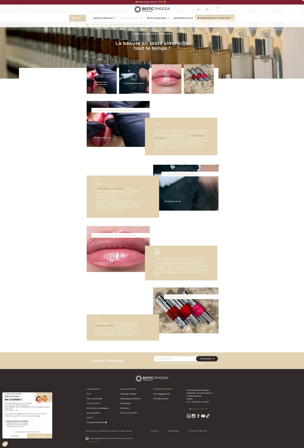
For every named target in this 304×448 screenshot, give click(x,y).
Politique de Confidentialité (197, 431)
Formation (124, 408)
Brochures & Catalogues (98, 408)
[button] (198, 409)
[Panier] (216, 9)
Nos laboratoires (160, 399)
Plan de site (154, 431)
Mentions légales (173, 431)
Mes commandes (94, 399)
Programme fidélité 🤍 (97, 422)
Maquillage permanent (130, 399)
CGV (89, 394)
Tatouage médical (128, 394)
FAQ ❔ (90, 418)
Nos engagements (161, 394)
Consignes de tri (93, 441)
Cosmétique (125, 403)
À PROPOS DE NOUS (162, 389)
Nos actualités (93, 413)
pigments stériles (104, 325)
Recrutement (126, 417)
